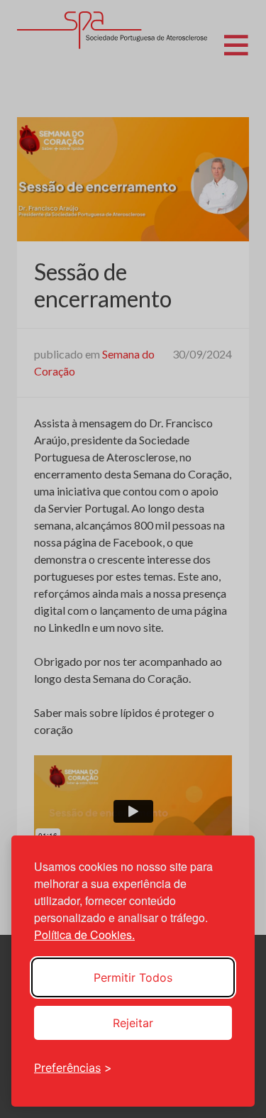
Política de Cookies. (84, 934)
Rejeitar (133, 1023)
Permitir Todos (133, 977)
